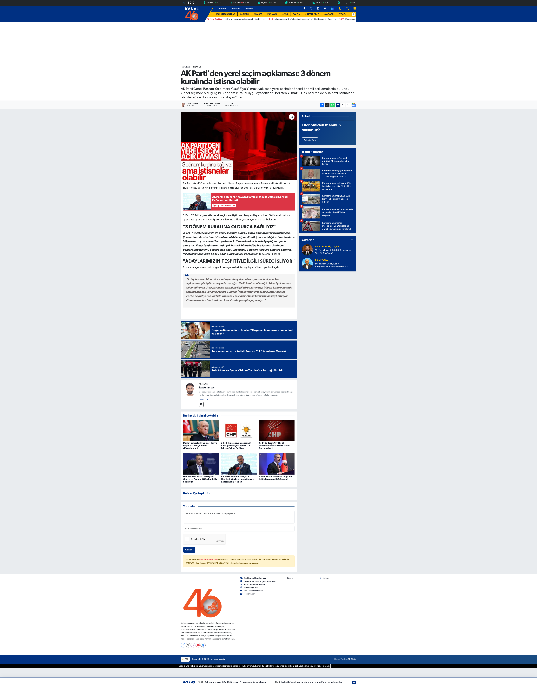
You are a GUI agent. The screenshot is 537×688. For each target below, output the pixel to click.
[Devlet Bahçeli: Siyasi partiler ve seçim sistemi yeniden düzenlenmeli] (201, 430)
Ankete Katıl (310, 140)
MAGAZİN (329, 14)
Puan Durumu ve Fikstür (254, 584)
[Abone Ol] (353, 105)
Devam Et (202, 399)
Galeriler (221, 9)
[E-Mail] (201, 404)
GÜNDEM (244, 14)
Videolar (235, 9)
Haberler (185, 67)
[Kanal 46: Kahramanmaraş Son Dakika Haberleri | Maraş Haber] (191, 13)
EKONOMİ (272, 14)
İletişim (326, 578)
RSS (186, 659)
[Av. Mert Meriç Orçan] (307, 250)
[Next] (203, 645)
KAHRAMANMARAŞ (225, 14)
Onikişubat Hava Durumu (255, 578)
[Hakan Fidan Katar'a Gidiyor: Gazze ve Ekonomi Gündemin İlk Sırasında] (201, 464)
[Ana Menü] (353, 9)
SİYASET (258, 14)
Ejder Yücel (321, 260)
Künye (290, 578)
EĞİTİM (296, 14)
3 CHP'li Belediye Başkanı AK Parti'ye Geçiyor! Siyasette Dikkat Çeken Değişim (236, 445)
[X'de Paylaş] (327, 105)
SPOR (285, 14)
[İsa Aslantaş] (190, 389)
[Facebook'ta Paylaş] (322, 105)
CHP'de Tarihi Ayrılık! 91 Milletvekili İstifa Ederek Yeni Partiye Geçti (274, 445)
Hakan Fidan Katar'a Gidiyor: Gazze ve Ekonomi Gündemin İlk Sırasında (200, 479)
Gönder (189, 550)
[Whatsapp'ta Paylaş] (332, 105)
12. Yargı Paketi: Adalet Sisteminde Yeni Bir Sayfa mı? (333, 251)
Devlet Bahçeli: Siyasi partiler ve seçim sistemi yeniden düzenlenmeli (200, 445)
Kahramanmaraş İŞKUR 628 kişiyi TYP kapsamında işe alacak (235, 682)
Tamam (326, 666)
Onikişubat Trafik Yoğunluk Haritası (259, 581)
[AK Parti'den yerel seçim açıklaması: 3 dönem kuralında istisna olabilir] (239, 146)
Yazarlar (248, 9)
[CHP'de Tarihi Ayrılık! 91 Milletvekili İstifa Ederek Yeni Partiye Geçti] (277, 430)
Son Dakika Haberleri (253, 591)
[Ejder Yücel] (307, 263)
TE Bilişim (352, 659)
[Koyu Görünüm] (339, 9)
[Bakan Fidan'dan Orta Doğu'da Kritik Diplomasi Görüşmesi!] (277, 464)
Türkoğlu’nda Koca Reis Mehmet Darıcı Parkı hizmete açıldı (311, 682)
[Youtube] (198, 645)
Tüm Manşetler (251, 588)
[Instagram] (193, 645)
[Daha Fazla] (338, 105)
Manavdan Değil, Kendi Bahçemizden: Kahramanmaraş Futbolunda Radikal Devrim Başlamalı (334, 265)
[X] (188, 645)
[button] (353, 14)
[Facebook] (183, 645)
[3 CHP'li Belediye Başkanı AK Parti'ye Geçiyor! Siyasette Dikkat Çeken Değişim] (239, 430)
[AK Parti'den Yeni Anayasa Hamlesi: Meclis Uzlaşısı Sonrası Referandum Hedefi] (239, 464)
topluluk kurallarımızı (208, 559)
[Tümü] (352, 116)
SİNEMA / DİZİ (312, 14)
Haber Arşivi (249, 594)
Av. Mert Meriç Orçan (327, 246)
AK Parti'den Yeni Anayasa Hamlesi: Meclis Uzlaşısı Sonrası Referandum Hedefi (237, 479)
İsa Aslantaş (207, 387)
